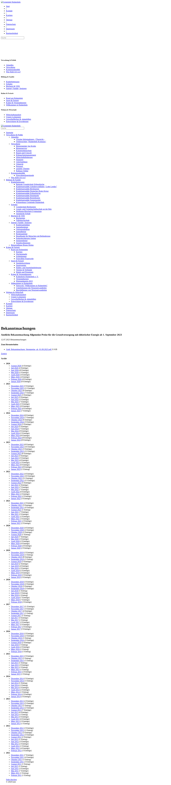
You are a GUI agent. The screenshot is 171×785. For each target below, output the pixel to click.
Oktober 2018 (16, 586)
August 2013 (16, 710)
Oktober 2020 (16, 532)
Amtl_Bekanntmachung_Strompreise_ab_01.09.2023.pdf (29, 349)
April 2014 (15, 690)
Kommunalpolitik (13, 70)
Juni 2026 (15, 370)
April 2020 (15, 541)
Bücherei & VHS (13, 86)
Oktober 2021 (16, 505)
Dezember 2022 (17, 474)
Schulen (9, 84)
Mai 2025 (15, 402)
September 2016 (17, 640)
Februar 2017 (16, 627)
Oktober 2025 (16, 390)
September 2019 (17, 559)
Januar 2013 (16, 723)
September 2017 (17, 613)
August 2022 (16, 483)
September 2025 (17, 393)
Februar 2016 (16, 651)
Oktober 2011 (16, 759)
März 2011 (15, 773)
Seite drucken (11, 779)
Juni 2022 (15, 487)
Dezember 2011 (17, 755)
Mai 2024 (15, 431)
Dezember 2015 (17, 656)
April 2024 (15, 433)
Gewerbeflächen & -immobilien (18, 119)
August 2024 (16, 424)
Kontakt (9, 11)
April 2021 (15, 516)
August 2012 (16, 737)
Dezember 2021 (17, 503)
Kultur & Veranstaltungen (16, 103)
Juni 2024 (15, 429)
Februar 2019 (16, 575)
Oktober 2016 (16, 638)
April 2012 (15, 746)
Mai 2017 (15, 620)
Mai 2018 (15, 595)
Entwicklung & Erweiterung (17, 121)
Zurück (4, 354)
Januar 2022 (16, 498)
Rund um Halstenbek (14, 98)
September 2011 (17, 762)
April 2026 (15, 375)
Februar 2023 (16, 467)
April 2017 (15, 622)
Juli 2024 (14, 426)
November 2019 (17, 555)
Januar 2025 (16, 411)
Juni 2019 (15, 566)
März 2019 (15, 573)
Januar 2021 (16, 523)
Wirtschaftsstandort (13, 115)
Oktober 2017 (16, 611)
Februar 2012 (16, 750)
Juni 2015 (15, 665)
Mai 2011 (15, 771)
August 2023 (16, 453)
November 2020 (17, 530)
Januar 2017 (16, 629)
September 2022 (17, 480)
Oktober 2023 (16, 449)
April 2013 (15, 719)
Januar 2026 (16, 381)
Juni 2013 (15, 714)
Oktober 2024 (16, 420)
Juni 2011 (15, 768)
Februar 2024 (16, 438)
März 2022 (15, 494)
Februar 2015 (16, 672)
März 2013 (15, 721)
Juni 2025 (15, 399)
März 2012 (15, 748)
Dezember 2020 (17, 528)
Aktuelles (10, 65)
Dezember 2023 (17, 444)
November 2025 (17, 388)
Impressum (10, 29)
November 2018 (17, 584)
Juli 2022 (14, 485)
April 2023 (15, 462)
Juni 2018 (15, 593)
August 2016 (16, 642)
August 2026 (16, 366)
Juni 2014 (15, 685)
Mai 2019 (15, 568)
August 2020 (16, 534)
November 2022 (17, 476)
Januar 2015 (16, 674)
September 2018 (17, 588)
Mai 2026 (15, 372)
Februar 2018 (16, 602)
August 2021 (16, 510)
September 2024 (17, 422)
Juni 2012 (15, 741)
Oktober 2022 (16, 478)
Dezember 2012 (17, 728)
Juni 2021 (15, 512)
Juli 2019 (14, 564)
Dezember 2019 (17, 552)
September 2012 (17, 735)
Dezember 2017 (17, 606)
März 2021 (15, 519)
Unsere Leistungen (13, 117)
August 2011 (16, 764)
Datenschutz (11, 24)
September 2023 (17, 451)
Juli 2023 (14, 456)
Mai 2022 (15, 489)
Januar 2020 (16, 548)
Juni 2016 (15, 645)
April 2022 (15, 492)
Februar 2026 (16, 379)
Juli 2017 (14, 618)
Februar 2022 (16, 496)
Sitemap (9, 20)
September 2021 (17, 507)
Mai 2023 (15, 460)
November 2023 (17, 447)
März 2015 (15, 669)
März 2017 (15, 624)
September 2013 (17, 708)
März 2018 (15, 600)
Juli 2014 (14, 683)
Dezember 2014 (17, 678)
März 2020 (15, 543)
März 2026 (15, 377)
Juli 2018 (14, 591)
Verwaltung (10, 67)
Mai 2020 (15, 539)
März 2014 (15, 692)
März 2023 (15, 465)
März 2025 (15, 406)
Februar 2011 (16, 775)
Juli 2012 (14, 739)
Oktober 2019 (16, 557)
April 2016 (15, 647)
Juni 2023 (15, 458)
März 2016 (15, 649)
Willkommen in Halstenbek (17, 105)
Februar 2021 (16, 521)
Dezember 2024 (17, 415)
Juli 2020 (14, 537)
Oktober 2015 (16, 658)
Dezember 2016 (17, 633)
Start (8, 6)
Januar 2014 (16, 696)
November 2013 (17, 703)
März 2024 (15, 435)
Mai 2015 (15, 667)
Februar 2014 (16, 694)
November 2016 (17, 636)
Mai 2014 (15, 687)
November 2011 (17, 757)
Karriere (9, 15)
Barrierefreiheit (12, 33)
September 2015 (17, 660)
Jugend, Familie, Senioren (16, 88)
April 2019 (15, 570)
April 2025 (15, 404)
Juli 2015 (14, 663)
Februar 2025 (16, 408)
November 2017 (17, 609)
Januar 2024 (16, 440)
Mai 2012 (15, 744)
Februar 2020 (16, 546)
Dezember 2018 (17, 582)
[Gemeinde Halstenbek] (11, 2)
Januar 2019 (16, 577)
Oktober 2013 (16, 705)
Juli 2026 (14, 368)
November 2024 (17, 417)
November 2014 (17, 681)
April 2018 (15, 597)
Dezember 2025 (17, 386)
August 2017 (16, 615)
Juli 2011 (14, 766)
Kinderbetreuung (12, 82)
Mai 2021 (15, 514)
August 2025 (16, 395)
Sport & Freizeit (12, 100)
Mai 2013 (15, 717)
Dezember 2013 (17, 701)
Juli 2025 (14, 397)
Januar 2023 (16, 469)
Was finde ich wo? (13, 72)
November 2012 (17, 730)
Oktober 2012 (16, 732)
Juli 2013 (14, 712)
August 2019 (16, 561)
